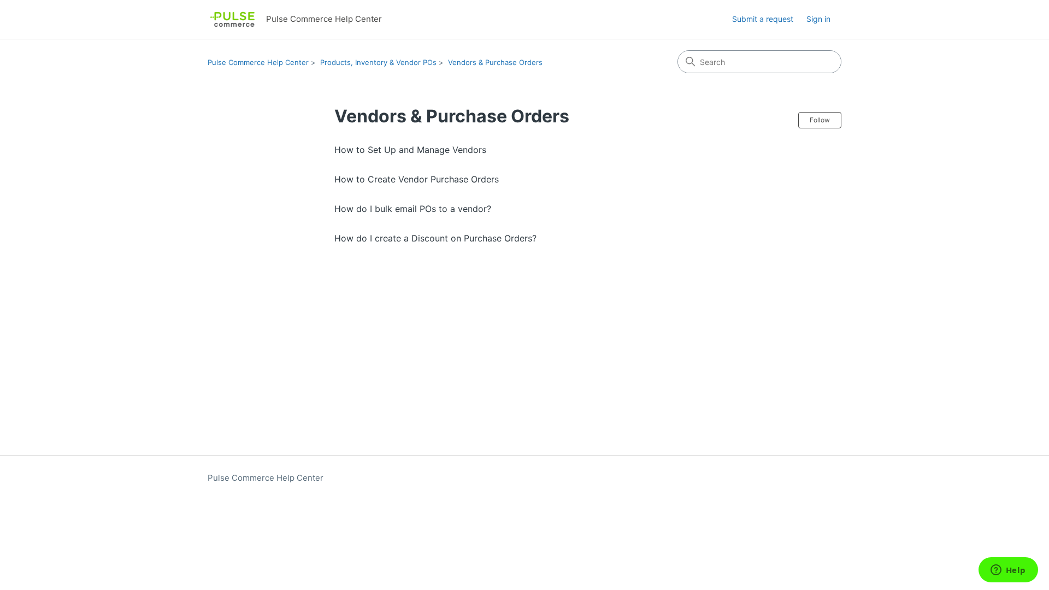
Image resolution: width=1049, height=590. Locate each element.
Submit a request (762, 18)
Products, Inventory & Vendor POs (378, 62)
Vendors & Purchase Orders (495, 62)
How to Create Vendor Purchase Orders (416, 179)
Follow (820, 120)
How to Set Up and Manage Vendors (410, 149)
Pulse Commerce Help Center (258, 62)
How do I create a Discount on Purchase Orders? (435, 238)
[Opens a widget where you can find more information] (1008, 571)
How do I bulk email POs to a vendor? (412, 208)
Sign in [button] (818, 18)
